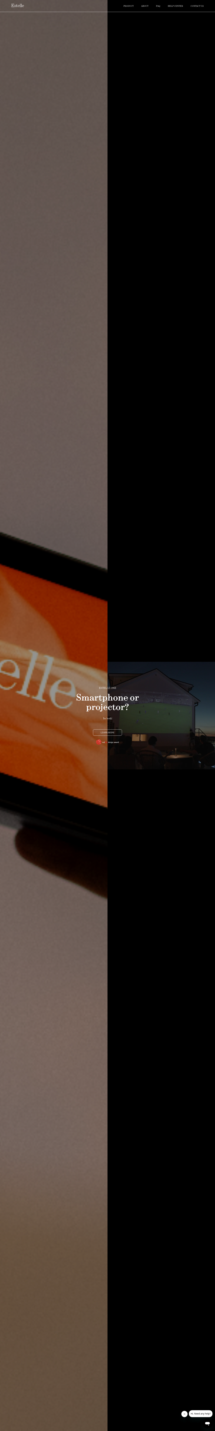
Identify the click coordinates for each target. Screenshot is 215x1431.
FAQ (158, 6)
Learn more (108, 732)
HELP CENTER (175, 6)
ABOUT (144, 6)
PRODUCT (128, 6)
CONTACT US (197, 6)
